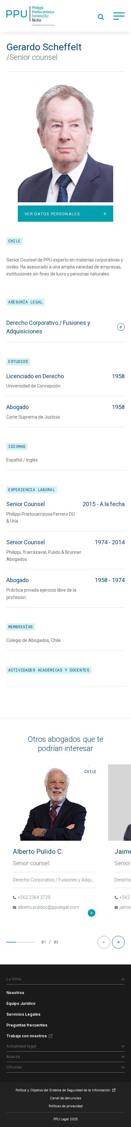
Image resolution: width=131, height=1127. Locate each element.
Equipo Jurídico (21, 1003)
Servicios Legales (23, 1014)
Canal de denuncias (65, 1098)
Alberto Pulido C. (38, 851)
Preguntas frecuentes (26, 1025)
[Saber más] (91, 913)
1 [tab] (11, 942)
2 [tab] (20, 942)
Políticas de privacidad (66, 1106)
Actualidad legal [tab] (21, 1046)
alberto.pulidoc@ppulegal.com (48, 907)
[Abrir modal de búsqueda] (100, 16)
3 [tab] (30, 942)
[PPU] (30, 16)
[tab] (65, 213)
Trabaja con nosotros (26, 1035)
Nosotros (15, 992)
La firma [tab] (13, 979)
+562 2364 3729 (34, 897)
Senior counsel (31, 863)
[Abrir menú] (119, 16)
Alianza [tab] (13, 1056)
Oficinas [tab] (14, 1067)
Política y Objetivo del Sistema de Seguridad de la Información (63, 1090)
